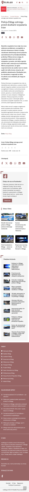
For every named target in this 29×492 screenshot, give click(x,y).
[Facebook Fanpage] (16, 2)
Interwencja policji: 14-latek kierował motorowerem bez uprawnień (18, 311)
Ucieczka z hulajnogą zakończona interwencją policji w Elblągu (18, 281)
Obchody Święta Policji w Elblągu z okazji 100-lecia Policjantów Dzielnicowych (18, 334)
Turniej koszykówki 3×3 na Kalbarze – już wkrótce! (14, 395)
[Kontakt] (19, 2)
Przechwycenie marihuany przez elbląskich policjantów (18, 274)
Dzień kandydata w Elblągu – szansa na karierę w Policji (6, 247)
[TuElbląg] (7, 2)
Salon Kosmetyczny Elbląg (10, 370)
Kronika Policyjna (14, 16)
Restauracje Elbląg (8, 378)
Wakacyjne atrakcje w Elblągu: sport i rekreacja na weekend (13, 424)
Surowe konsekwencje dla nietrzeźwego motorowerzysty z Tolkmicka (20, 226)
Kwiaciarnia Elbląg (8, 359)
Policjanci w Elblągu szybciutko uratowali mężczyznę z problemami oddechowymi (17, 266)
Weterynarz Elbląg (8, 362)
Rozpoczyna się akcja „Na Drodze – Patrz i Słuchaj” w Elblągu (21, 247)
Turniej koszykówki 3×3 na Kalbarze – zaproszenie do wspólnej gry (13, 414)
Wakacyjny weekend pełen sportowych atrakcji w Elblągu (14, 400)
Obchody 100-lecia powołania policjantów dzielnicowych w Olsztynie (18, 302)
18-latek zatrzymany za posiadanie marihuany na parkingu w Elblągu (18, 295)
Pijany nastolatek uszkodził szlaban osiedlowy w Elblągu (17, 288)
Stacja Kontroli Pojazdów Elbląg (12, 376)
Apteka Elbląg (7, 353)
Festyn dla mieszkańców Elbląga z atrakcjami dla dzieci (18, 327)
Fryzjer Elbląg (7, 367)
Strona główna (4, 16)
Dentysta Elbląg (7, 351)
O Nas (14, 483)
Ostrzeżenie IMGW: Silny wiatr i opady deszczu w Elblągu (14, 409)
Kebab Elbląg (6, 381)
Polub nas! (7, 200)
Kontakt (3, 465)
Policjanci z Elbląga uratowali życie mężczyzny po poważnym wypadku (17, 319)
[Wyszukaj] (22, 2)
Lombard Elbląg (7, 356)
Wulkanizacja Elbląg (8, 373)
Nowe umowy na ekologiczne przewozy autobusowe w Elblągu (14, 419)
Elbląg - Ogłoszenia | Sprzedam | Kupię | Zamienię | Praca (16, 9)
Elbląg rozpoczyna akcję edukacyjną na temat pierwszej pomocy (14, 428)
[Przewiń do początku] (25, 488)
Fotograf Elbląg (7, 364)
